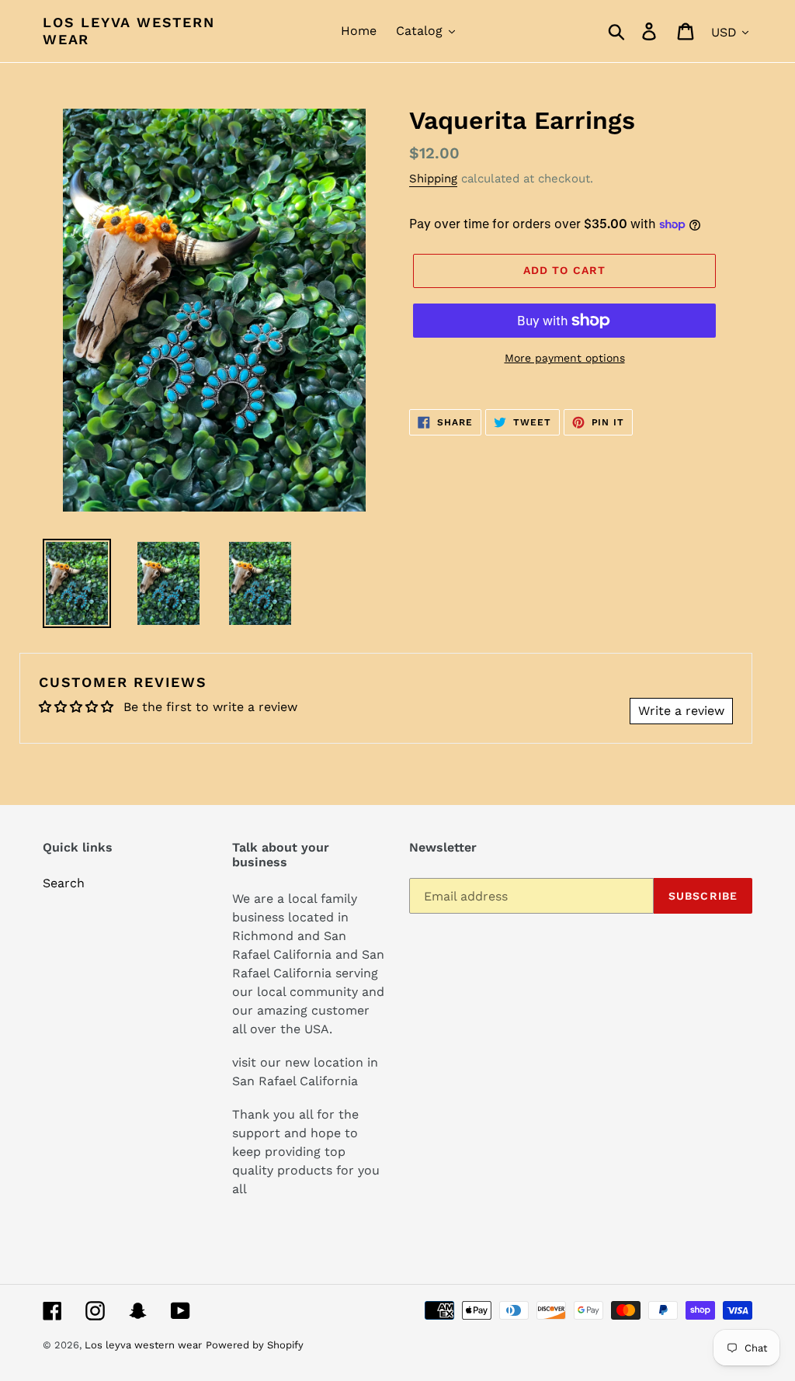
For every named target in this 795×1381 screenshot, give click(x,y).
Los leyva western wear (129, 30)
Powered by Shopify (255, 1345)
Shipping (433, 179)
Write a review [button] (681, 710)
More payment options (565, 358)
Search (64, 883)
